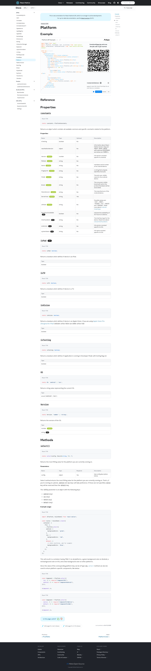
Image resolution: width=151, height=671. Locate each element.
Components (41, 652)
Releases (69, 3)
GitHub (79, 657)
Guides (40, 649)
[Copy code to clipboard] (108, 123)
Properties (117, 16)
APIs (25, 8)
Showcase (101, 3)
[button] (25, 12)
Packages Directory (102, 652)
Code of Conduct (62, 657)
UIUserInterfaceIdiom (100, 222)
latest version (85, 18)
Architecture (41, 657)
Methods (117, 32)
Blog (109, 3)
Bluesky (79, 655)
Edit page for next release (51, 626)
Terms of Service (101, 657)
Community (91, 3)
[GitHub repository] (114, 2)
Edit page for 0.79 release (72, 626)
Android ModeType (100, 208)
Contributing (80, 3)
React (98, 649)
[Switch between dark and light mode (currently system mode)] (118, 2)
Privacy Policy (101, 655)
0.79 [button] (32, 8)
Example (117, 14)
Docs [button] (60, 3)
